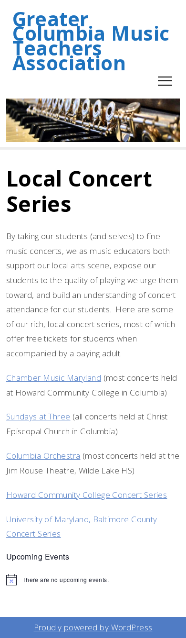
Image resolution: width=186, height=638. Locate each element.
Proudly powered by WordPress (93, 627)
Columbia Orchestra (43, 455)
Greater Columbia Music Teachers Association (91, 40)
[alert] (93, 579)
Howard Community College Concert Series (86, 494)
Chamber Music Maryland (53, 377)
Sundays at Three (38, 416)
